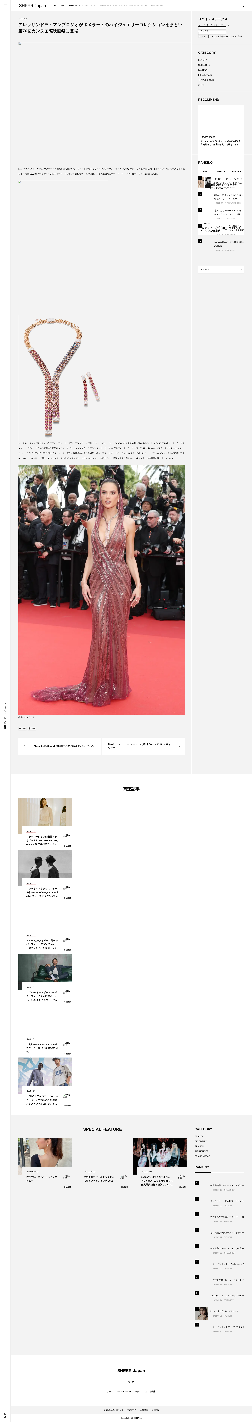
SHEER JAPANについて (113, 1410)
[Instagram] (5, 1414)
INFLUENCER (205, 75)
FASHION (203, 70)
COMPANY (131, 1410)
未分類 (201, 85)
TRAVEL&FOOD (206, 80)
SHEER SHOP (124, 1392)
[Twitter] (5, 1417)
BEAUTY (202, 60)
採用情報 (155, 1410)
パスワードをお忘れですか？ (223, 36)
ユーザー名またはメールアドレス (214, 25)
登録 (240, 36)
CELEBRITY (204, 65)
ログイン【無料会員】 (145, 1392)
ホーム (110, 1392)
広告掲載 (144, 1410)
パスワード (203, 30)
